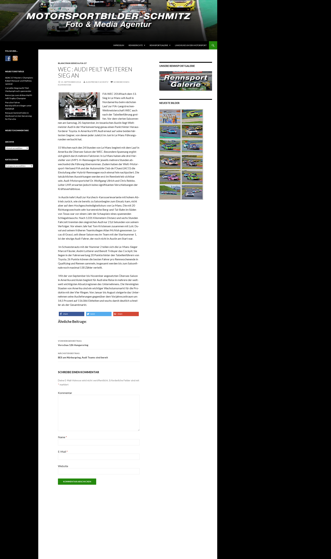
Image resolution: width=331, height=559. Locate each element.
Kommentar (65, 392)
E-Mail (63, 451)
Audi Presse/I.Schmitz (97, 82)
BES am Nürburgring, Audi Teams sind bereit (83, 355)
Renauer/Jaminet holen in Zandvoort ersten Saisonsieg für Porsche (18, 116)
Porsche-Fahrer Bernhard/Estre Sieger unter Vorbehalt (18, 105)
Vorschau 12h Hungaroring (73, 343)
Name (62, 437)
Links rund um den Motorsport (191, 45)
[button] (71, 314)
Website (63, 466)
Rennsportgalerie (159, 45)
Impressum (118, 45)
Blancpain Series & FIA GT (72, 63)
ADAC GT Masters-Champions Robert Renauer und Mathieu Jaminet (19, 80)
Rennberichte (136, 45)
